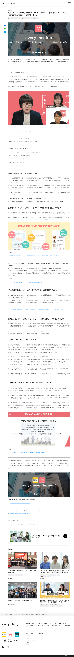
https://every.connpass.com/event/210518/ (20, 503)
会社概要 (29, 635)
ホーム (3, 614)
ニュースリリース (30, 640)
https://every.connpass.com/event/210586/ (20, 513)
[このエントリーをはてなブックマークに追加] (5, 32)
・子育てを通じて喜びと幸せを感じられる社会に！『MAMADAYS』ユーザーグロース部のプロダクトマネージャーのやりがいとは (35, 309)
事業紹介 (29, 642)
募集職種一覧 (42, 635)
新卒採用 (41, 638)
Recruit (41, 633)
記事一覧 (7, 614)
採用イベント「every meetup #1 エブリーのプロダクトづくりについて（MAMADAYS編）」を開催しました (28, 614)
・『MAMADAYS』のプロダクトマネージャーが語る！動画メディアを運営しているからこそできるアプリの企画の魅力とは (34, 255)
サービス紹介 (29, 638)
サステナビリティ (30, 644)
